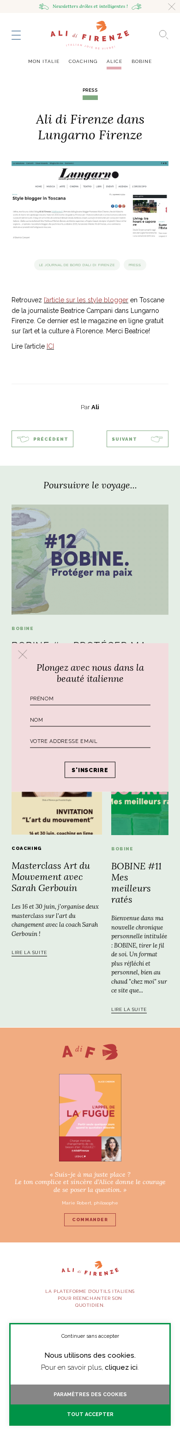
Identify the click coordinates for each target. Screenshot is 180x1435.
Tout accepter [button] (90, 1414)
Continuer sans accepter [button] (90, 1336)
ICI (50, 346)
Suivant (124, 439)
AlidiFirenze (90, 35)
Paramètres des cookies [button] (90, 1394)
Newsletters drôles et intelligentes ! (90, 6)
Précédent (50, 439)
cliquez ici (121, 1367)
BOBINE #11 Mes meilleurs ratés (136, 882)
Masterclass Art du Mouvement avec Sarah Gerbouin (51, 876)
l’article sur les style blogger (86, 300)
